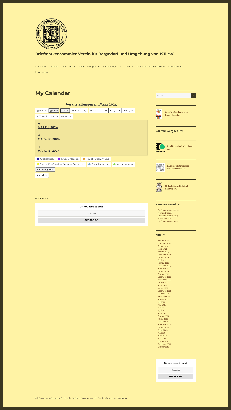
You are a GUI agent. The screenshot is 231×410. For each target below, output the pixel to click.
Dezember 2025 (164, 243)
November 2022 (164, 280)
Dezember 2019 (164, 344)
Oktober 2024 (163, 257)
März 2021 (162, 313)
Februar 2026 (163, 240)
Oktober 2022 (163, 282)
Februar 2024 (163, 263)
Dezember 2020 (164, 322)
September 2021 (164, 296)
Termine (53, 66)
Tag (84, 110)
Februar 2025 (163, 252)
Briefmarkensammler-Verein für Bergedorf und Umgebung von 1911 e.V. (104, 54)
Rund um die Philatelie (149, 66)
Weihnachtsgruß (165, 213)
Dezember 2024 (164, 254)
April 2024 (162, 260)
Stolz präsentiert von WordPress (113, 398)
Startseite (40, 66)
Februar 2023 (163, 274)
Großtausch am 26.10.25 (168, 216)
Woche (76, 110)
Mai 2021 (161, 308)
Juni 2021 (162, 305)
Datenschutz (175, 66)
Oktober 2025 (163, 246)
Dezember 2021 (164, 291)
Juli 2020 (161, 333)
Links (127, 66)
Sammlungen (110, 66)
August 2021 (163, 299)
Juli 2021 (161, 302)
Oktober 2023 (163, 271)
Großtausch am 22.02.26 (168, 210)
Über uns (67, 66)
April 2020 (162, 336)
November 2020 (164, 324)
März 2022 (162, 285)
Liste (53, 111)
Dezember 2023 (164, 266)
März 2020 (162, 338)
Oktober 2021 (163, 294)
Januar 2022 (163, 288)
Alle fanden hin (164, 218)
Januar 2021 (163, 319)
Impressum (41, 72)
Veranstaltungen (88, 66)
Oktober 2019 (163, 347)
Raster (41, 111)
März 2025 (162, 249)
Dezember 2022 (164, 277)
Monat (65, 110)
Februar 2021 (163, 316)
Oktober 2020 (163, 327)
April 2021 (162, 310)
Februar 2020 (163, 341)
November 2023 (164, 268)
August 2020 (163, 330)
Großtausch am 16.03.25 (168, 221)
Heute (54, 116)
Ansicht (42, 176)
